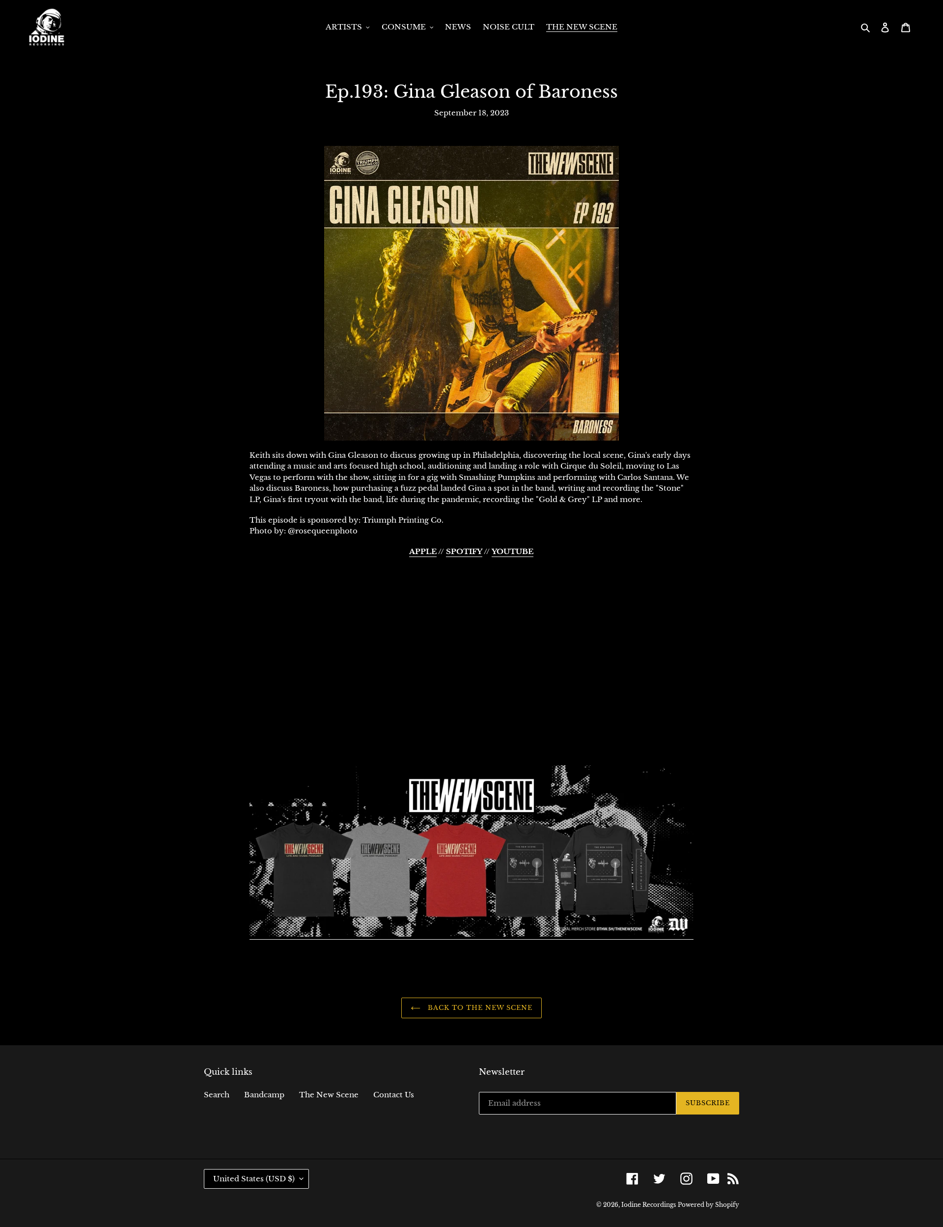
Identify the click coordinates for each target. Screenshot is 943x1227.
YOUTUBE (512, 551)
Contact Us (393, 1094)
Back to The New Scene (479, 1008)
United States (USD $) (254, 1178)
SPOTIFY (464, 551)
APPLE (423, 551)
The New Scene (329, 1094)
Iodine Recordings (648, 1204)
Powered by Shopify (708, 1204)
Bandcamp (264, 1094)
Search (216, 1094)
